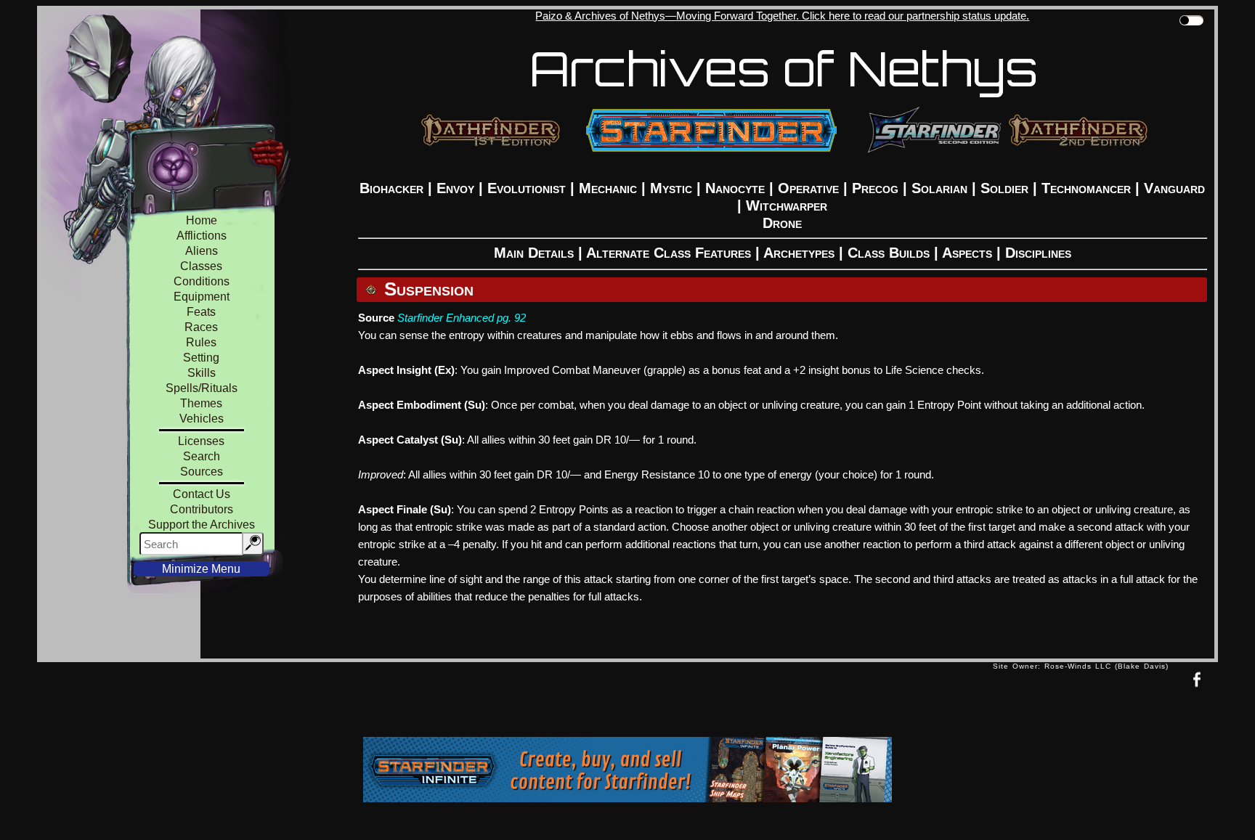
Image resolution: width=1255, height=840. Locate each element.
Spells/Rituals (201, 388)
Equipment (202, 296)
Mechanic (608, 188)
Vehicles (201, 418)
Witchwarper (786, 205)
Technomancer (1086, 188)
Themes (201, 403)
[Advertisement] (515, 702)
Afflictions (201, 235)
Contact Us (201, 494)
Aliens (201, 251)
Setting (201, 357)
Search (201, 456)
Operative (808, 188)
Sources (201, 471)
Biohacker (391, 188)
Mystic (671, 188)
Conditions (202, 281)
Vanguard (1174, 188)
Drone (782, 223)
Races (201, 327)
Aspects (967, 253)
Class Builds (889, 253)
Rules (201, 342)
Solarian (939, 188)
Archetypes (798, 253)
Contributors (201, 509)
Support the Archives (201, 524)
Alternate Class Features (668, 253)
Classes (201, 266)
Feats (201, 312)
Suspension (429, 289)
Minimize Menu (201, 569)
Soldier (1004, 188)
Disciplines (1038, 253)
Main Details (534, 253)
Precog (875, 188)
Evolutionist (526, 188)
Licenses (201, 441)
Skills (201, 373)
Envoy (455, 188)
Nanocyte (735, 188)
